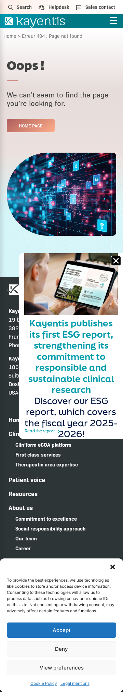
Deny (61, 649)
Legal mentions (75, 683)
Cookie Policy (43, 683)
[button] (112, 567)
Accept (62, 630)
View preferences (62, 667)
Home (9, 36)
